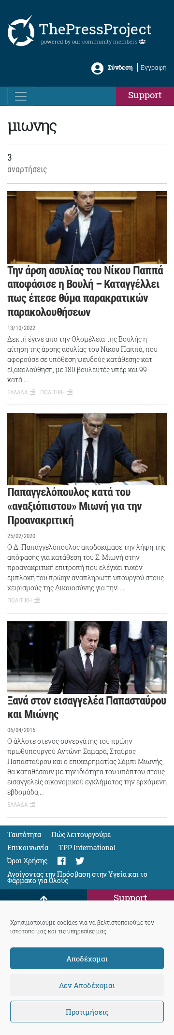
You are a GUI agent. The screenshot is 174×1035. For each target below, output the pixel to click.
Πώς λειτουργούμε (81, 834)
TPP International (87, 847)
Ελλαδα (17, 392)
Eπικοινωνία (27, 847)
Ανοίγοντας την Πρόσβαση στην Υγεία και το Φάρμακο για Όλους (77, 877)
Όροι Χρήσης (27, 860)
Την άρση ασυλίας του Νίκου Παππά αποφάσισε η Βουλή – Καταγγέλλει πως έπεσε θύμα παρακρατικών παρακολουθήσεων (85, 291)
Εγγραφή (154, 67)
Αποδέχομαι (87, 958)
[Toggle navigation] (20, 96)
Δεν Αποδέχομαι (87, 985)
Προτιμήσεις (87, 1012)
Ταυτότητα (24, 834)
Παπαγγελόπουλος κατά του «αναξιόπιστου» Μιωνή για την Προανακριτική (74, 506)
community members (110, 41)
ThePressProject (95, 28)
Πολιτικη (52, 392)
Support (145, 95)
